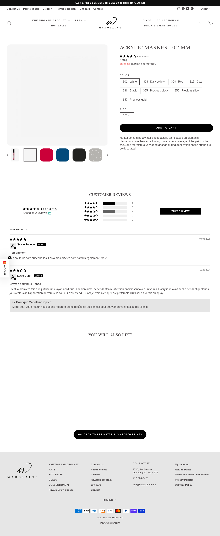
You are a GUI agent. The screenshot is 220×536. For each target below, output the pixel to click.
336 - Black (130, 90)
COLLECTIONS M (168, 20)
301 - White (130, 81)
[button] (128, 56)
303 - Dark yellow (154, 81)
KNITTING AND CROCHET (49, 20)
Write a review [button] (180, 211)
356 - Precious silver (187, 90)
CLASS (147, 20)
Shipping (125, 63)
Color (125, 75)
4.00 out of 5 (49, 209)
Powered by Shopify (110, 523)
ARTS (79, 20)
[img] (18, 239)
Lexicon (47, 8)
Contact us (13, 8)
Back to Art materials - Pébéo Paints (112, 434)
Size (123, 109)
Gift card (85, 8)
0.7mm (127, 115)
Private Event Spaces (160, 26)
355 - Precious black (155, 90)
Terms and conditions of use (192, 474)
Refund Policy (183, 469)
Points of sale (31, 8)
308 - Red (177, 81)
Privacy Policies (184, 479)
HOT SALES (59, 26)
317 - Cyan (196, 81)
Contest (98, 8)
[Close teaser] (9, 257)
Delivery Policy (183, 484)
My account (182, 464)
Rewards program (66, 8)
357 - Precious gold (135, 99)
